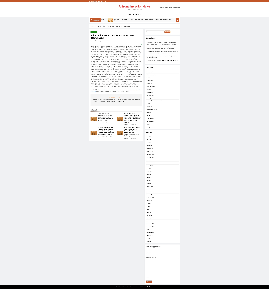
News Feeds (136, 14)
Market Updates (150, 95)
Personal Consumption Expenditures (155, 101)
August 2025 (150, 166)
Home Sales (149, 83)
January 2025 (150, 186)
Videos (148, 124)
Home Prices (150, 80)
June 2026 (149, 137)
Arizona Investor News (134, 6)
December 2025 (150, 154)
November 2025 (150, 157)
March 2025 (149, 180)
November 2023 (150, 226)
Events (148, 77)
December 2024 (150, 189)
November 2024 (150, 192)
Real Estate (149, 103)
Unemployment (150, 121)
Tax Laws (149, 115)
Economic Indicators (151, 75)
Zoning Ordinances (151, 127)
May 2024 (149, 209)
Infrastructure (150, 92)
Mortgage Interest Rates (152, 98)
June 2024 (149, 206)
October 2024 (150, 195)
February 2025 (150, 183)
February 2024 (150, 218)
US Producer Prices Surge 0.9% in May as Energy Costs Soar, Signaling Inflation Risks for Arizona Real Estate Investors (125, 19)
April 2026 (149, 142)
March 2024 (149, 215)
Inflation (149, 89)
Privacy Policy (136, 286)
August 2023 (150, 235)
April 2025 (149, 177)
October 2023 (150, 229)
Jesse (93, 41)
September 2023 (150, 232)
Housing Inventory (151, 86)
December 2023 (150, 223)
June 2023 (149, 241)
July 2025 (149, 168)
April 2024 (149, 212)
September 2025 (150, 163)
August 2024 (150, 200)
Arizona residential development (112, 90)
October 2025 (150, 160)
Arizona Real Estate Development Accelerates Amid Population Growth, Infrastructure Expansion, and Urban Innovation (106, 117)
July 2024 (149, 203)
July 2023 (149, 238)
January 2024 (150, 221)
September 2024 (150, 197)
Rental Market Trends (152, 109)
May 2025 (149, 174)
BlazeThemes (150, 286)
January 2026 (150, 151)
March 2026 (149, 145)
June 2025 (149, 171)
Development (94, 31)
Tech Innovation (150, 118)
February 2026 (150, 148)
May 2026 (149, 139)
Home (129, 14)
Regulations (149, 106)
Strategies (149, 112)
